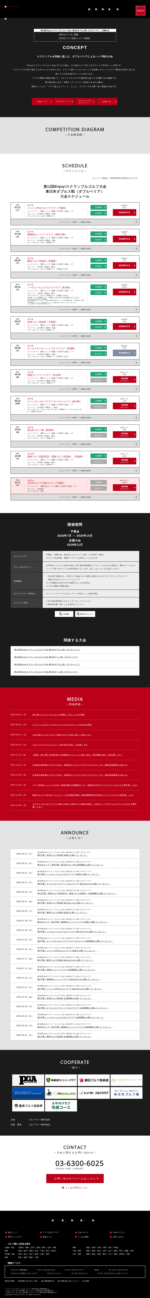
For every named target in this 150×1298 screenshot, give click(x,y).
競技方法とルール (86, 614)
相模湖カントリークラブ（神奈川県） (47, 234)
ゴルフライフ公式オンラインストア (24, 1273)
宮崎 (115, 1254)
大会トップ (42, 101)
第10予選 (30, 454)
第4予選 (30, 285)
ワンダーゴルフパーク (79, 1273)
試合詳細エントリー (124, 379)
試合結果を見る (124, 212)
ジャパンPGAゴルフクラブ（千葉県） (47, 208)
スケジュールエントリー (85, 101)
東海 (6, 1257)
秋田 (43, 1247)
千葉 (42, 1251)
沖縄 (128, 1254)
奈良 (110, 1247)
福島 (54, 1247)
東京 (47, 1251)
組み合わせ (98, 354)
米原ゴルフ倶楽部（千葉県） (42, 322)
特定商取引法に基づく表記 (28, 1281)
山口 (110, 1251)
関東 (6, 1251)
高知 (132, 1251)
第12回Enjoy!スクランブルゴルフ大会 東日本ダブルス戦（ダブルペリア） (47, 650)
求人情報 (85, 1281)
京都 (93, 1247)
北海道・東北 (10, 1247)
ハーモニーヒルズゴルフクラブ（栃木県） (49, 287)
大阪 (99, 1247)
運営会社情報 (10, 1281)
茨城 (20, 1251)
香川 (121, 1251)
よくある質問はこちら (77, 1188)
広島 (104, 1251)
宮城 (38, 1247)
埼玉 (36, 1251)
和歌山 (116, 1247)
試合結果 (98, 213)
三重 (36, 1257)
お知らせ (106, 101)
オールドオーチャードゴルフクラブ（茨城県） (52, 348)
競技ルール (47, 1237)
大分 (110, 1254)
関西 (74, 1247)
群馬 (31, 1251)
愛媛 (126, 1251)
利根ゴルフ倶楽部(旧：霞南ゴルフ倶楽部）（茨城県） (55, 456)
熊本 (104, 1254)
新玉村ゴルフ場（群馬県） (41, 430)
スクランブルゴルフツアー (74, 1270)
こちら (101, 569)
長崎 (99, 1254)
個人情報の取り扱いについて (68, 1281)
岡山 (99, 1251)
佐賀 (93, 1254)
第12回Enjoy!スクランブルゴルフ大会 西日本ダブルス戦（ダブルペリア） (47, 664)
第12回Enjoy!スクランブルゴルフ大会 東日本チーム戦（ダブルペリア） (46, 657)
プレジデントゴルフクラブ (118, 1270)
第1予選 (30, 205)
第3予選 (30, 258)
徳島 (115, 1251)
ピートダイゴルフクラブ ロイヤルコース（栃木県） (54, 401)
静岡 (25, 1257)
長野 (47, 1254)
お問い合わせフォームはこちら (75, 1178)
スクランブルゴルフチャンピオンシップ (112, 1273)
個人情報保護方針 (47, 1281)
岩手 (32, 1247)
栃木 (25, 1251)
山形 (49, 1247)
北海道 (20, 1247)
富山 (25, 1254)
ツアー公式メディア (51, 1232)
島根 (93, 1251)
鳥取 (88, 1251)
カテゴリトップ (63, 101)
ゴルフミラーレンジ (54, 1273)
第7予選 (30, 372)
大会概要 (65, 614)
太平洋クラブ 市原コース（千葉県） (46, 483)
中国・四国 (77, 1251)
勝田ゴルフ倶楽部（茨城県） (42, 261)
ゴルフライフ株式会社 (19, 1270)
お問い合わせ (118, 1237)
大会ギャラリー (119, 1232)
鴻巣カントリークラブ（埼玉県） (44, 375)
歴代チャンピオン (15, 1237)
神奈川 (53, 1251)
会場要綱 (98, 207)
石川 (31, 1254)
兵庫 (104, 1247)
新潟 (20, 1254)
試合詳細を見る (124, 353)
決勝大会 (30, 480)
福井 (36, 1254)
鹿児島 (121, 1254)
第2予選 (30, 232)
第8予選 (30, 399)
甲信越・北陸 (10, 1254)
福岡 (88, 1254)
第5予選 (30, 319)
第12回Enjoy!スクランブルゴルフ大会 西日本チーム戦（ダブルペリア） (46, 672)
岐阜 (20, 1257)
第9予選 (30, 427)
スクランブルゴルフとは (46, 1270)
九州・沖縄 (77, 1254)
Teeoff (96, 1270)
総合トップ (12, 1232)
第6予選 (30, 346)
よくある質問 (83, 1237)
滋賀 (88, 1247)
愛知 (31, 1257)
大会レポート (83, 1232)
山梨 (42, 1254)
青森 (27, 1247)
